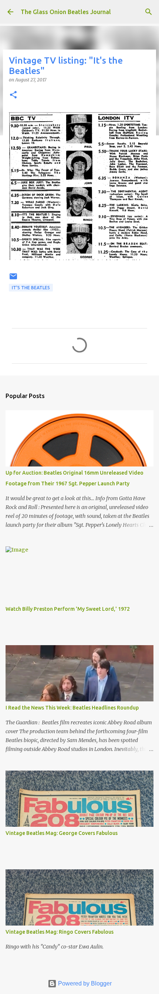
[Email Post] (13, 279)
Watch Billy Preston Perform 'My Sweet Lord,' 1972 (68, 609)
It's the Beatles (31, 287)
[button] (13, 95)
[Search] (148, 12)
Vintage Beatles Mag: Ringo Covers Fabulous (60, 932)
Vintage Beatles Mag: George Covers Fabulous (62, 833)
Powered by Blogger (84, 983)
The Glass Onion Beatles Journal (66, 12)
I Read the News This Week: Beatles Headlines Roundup (72, 708)
